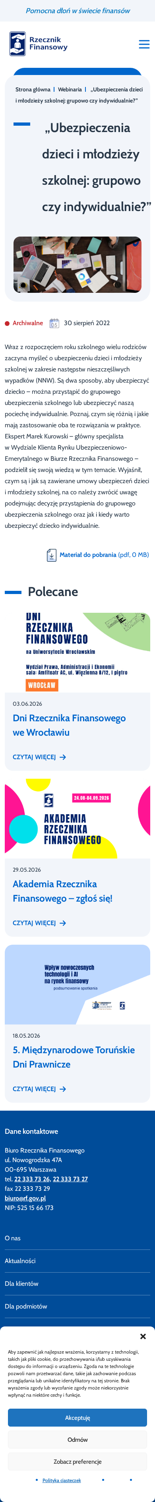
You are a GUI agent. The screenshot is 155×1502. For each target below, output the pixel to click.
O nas (13, 1238)
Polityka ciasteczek (62, 1480)
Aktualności (20, 1261)
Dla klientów (22, 1283)
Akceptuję (77, 1417)
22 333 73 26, (32, 1179)
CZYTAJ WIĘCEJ (34, 757)
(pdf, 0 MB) (104, 555)
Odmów (78, 1439)
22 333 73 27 (70, 1179)
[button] (143, 1336)
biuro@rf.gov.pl (25, 1198)
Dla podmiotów (26, 1306)
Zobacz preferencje (78, 1461)
